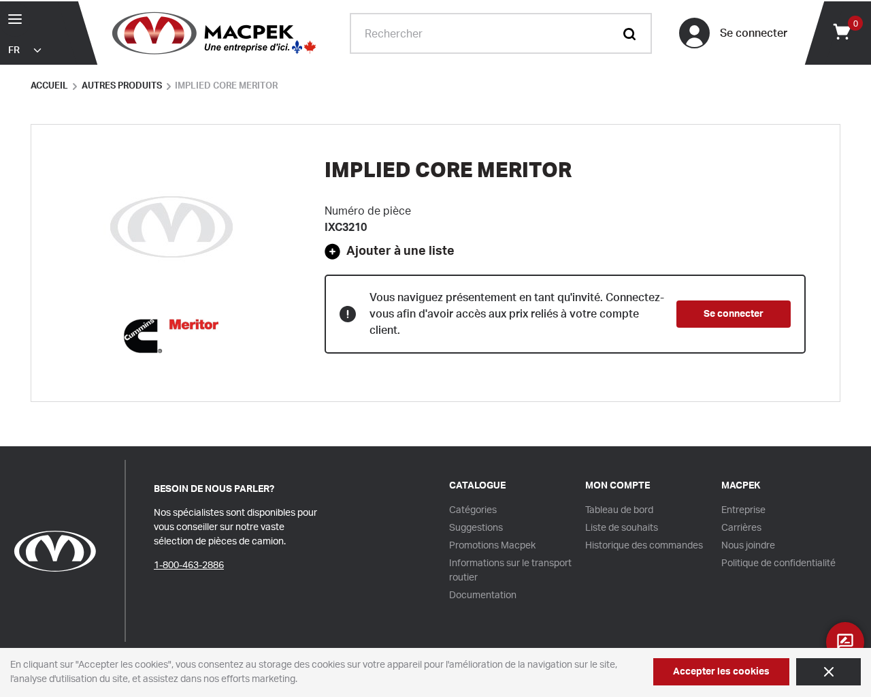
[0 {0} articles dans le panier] (841, 30)
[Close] (828, 671)
